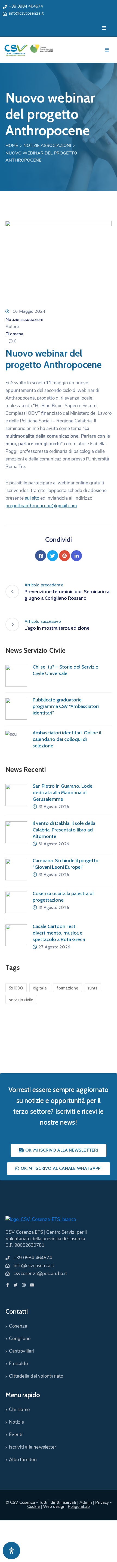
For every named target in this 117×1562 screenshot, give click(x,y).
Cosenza (18, 1326)
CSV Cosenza (22, 1502)
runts (93, 988)
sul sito (32, 498)
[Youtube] (32, 1285)
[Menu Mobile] (104, 28)
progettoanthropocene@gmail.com (41, 506)
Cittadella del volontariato (36, 1376)
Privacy (102, 1502)
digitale (40, 988)
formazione (67, 988)
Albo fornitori (23, 1459)
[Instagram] (24, 1285)
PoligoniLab (79, 1506)
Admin (85, 1502)
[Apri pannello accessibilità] (11, 1550)
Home (11, 146)
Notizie (16, 1422)
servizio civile (21, 999)
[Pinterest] (64, 555)
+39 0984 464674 (26, 6)
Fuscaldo (18, 1363)
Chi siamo (19, 1409)
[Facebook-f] (7, 1285)
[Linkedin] (76, 555)
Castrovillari (21, 1351)
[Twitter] (52, 555)
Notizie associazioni (47, 146)
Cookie (33, 1506)
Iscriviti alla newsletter (32, 1447)
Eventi (15, 1434)
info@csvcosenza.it (26, 13)
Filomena (14, 334)
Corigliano (19, 1338)
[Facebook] (40, 555)
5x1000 (16, 988)
